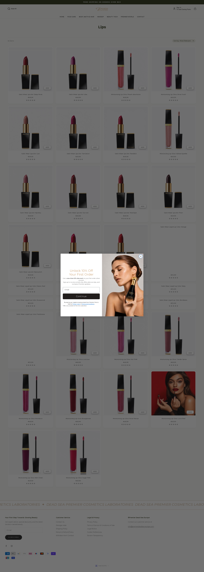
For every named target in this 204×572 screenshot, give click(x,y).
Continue (81, 296)
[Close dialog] (141, 256)
